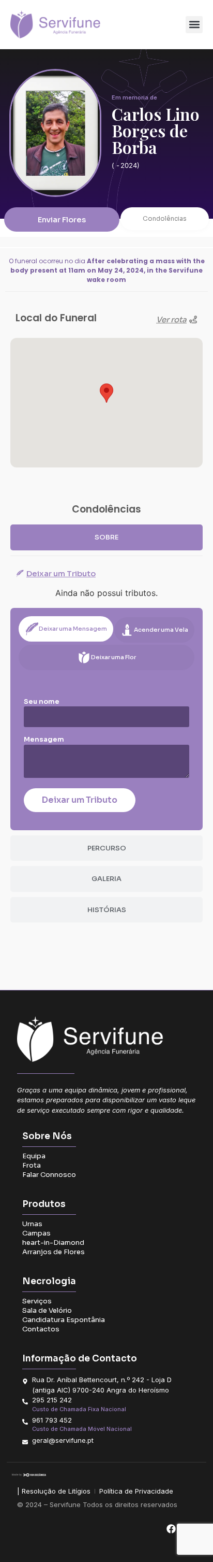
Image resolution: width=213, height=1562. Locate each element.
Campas (36, 1233)
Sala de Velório (47, 1310)
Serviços (37, 1301)
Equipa (33, 1156)
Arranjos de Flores (53, 1251)
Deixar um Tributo (79, 799)
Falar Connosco (49, 1174)
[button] (194, 24)
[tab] (106, 537)
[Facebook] (170, 1528)
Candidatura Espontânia (63, 1319)
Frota (31, 1165)
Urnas (32, 1223)
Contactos (40, 1329)
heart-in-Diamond (53, 1242)
